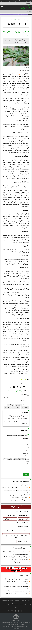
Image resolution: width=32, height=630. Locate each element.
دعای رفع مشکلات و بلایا (22, 523)
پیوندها (11, 600)
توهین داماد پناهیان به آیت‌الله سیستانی (16, 579)
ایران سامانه (12, 628)
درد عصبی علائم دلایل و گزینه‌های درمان (17, 418)
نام (28, 442)
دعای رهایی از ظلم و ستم (22, 512)
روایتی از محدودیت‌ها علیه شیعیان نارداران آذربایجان (15, 587)
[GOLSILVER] (16, 569)
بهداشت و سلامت (13, 20)
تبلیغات (21, 604)
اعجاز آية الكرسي (11, 515)
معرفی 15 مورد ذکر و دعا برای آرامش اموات (21, 12)
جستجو (10, 604)
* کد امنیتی (26, 453)
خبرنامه (4, 604)
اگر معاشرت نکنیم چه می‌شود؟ (21, 562)
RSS (16, 608)
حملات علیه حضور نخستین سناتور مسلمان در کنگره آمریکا (16, 491)
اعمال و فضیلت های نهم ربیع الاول (20, 554)
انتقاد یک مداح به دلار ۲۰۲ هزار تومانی (19, 495)
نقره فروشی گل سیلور (23, 541)
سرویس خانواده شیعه (24, 20)
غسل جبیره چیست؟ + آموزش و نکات (17, 594)
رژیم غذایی (16, 407)
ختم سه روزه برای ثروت (10, 519)
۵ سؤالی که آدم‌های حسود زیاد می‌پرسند (18, 500)
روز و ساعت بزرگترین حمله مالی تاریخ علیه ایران (16, 583)
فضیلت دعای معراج (23, 519)
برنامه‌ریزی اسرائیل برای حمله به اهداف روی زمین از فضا (15, 488)
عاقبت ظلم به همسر (23, 515)
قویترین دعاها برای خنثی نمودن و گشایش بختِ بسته (16, 531)
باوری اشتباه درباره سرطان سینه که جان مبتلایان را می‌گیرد (15, 422)
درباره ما (28, 600)
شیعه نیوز (20, 74)
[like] (16, 398)
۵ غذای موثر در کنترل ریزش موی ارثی (18, 416)
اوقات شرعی (28, 604)
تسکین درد (25, 407)
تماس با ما (22, 600)
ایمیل (27, 448)
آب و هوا (5, 600)
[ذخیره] (14, 24)
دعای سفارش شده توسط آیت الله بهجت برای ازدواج (16, 537)
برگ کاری (11, 405)
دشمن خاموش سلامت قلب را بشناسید (19, 485)
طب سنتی (7, 407)
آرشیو (16, 600)
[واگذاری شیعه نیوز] (16, 14)
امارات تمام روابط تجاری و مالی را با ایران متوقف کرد (15, 557)
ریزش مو (18, 405)
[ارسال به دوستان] (12, 24)
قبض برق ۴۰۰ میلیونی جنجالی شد (20, 559)
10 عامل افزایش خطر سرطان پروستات (19, 498)
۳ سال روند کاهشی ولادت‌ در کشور (18, 591)
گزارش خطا (24, 395)
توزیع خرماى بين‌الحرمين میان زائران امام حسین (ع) (15, 552)
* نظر (27, 462)
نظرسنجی (16, 604)
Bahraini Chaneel (23, 526)
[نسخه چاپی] (9, 24)
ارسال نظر (23, 401)
